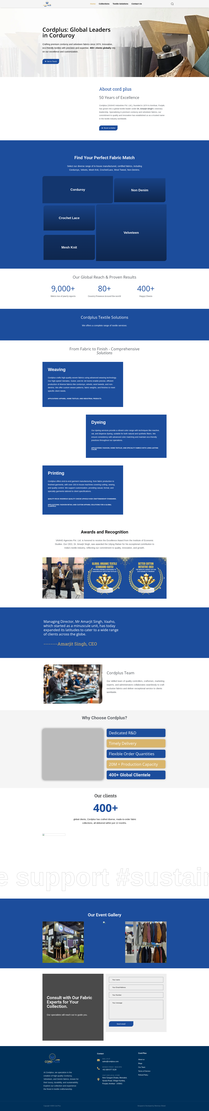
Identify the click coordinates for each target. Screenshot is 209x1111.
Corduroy (77, 189)
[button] (172, 4)
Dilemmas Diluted (159, 1106)
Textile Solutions (120, 4)
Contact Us (136, 4)
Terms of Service (144, 1071)
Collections (104, 4)
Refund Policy (143, 1075)
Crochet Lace (69, 218)
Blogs (140, 1063)
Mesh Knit (69, 247)
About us (141, 1059)
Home (93, 4)
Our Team (141, 1067)
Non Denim (139, 190)
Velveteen (131, 232)
